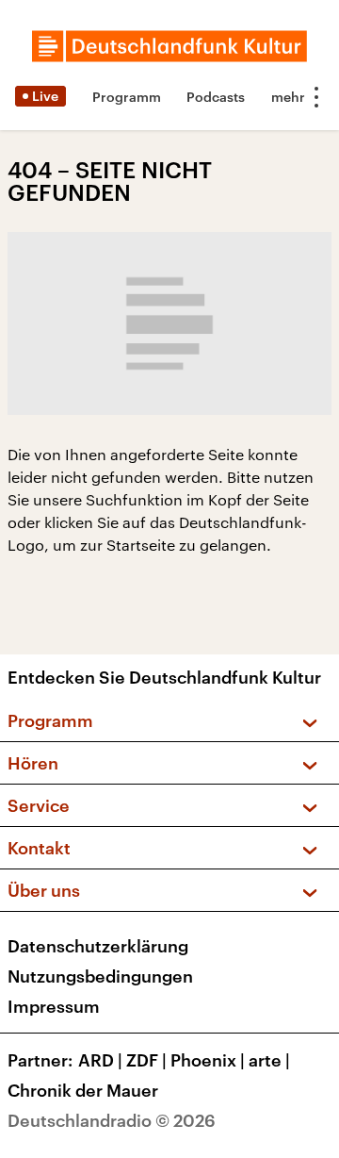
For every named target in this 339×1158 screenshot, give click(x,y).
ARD (100, 1060)
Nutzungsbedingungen (100, 976)
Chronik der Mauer (83, 1090)
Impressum (54, 1006)
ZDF (146, 1060)
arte (269, 1060)
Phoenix (207, 1060)
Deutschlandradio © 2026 (112, 1120)
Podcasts (215, 97)
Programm (126, 97)
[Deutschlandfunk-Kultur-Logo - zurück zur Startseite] (169, 46)
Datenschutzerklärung (98, 945)
